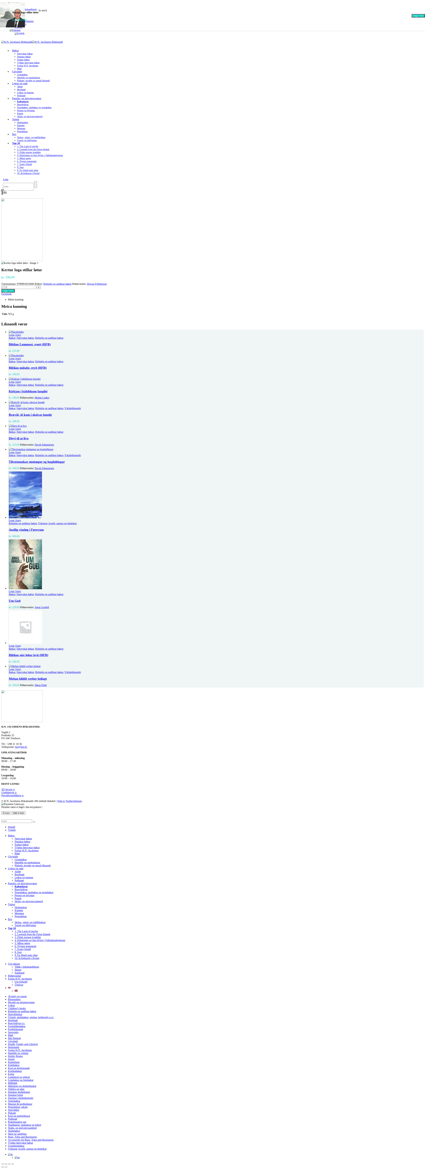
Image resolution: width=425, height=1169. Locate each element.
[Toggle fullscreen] (6, 1164)
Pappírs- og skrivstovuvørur (26, 98)
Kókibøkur (13, 1065)
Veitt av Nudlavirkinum (69, 801)
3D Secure (8, 789)
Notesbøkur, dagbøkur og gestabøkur (34, 107)
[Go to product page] (216, 331)
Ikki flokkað (14, 1038)
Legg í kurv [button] (15, 334)
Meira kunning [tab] (15, 299)
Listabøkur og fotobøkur (21, 1080)
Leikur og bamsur (25, 92)
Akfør (20, 86)
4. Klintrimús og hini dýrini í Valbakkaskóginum (40, 155)
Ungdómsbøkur (16, 1145)
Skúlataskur (22, 122)
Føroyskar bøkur (25, 53)
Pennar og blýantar (26, 110)
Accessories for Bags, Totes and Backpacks (31, 1139)
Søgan (18, 969)
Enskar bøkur (23, 59)
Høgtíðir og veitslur (18, 1053)
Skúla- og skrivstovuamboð (22, 1127)
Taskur (15, 119)
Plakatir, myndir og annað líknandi (33, 80)
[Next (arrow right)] (6, 1167)
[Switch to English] (19, 33)
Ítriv (14, 134)
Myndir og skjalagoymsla (21, 1002)
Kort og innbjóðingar (19, 1116)
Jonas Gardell (42, 607)
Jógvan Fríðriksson (97, 283)
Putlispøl (19, 880)
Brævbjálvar (23, 104)
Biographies (14, 999)
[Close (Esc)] (12, 1164)
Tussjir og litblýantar (27, 140)
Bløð (17, 853)
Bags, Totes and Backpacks (22, 1136)
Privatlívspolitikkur (12, 795)
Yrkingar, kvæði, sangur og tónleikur (57, 523)
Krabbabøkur (15, 1071)
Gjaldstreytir (9, 792)
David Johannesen (44, 444)
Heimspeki (13, 1047)
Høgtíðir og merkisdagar (28, 77)
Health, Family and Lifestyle (23, 1044)
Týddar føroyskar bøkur (28, 62)
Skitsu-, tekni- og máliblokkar (31, 137)
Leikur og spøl (19, 83)
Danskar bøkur (24, 56)
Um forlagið (21, 981)
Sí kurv (6, 813)
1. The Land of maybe (27, 146)
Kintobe (21, 125)
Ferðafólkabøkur (16, 1026)
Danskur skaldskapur (19, 1092)
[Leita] (35, 184)
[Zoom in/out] (2, 1164)
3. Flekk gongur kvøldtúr (29, 152)
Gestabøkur (22, 74)
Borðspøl (21, 89)
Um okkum (14, 963)
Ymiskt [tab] (12, 830)
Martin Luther (42, 397)
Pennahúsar (22, 131)
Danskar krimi (15, 1095)
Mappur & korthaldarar (20, 1104)
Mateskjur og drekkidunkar (22, 1086)
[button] (5, 179)
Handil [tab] (11, 827)
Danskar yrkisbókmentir (20, 1098)
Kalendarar (14, 1062)
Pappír (20, 113)
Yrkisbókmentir (72, 408)
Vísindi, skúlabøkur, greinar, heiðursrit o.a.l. (31, 1017)
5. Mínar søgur (24, 158)
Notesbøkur (14, 1101)
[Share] (9, 1164)
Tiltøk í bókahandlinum (27, 966)
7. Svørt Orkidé (24, 164)
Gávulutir (17, 71)
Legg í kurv (418, 15)
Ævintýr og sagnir (17, 996)
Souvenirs (13, 1032)
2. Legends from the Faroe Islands (33, 149)
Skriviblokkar (15, 1014)
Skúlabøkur (14, 1130)
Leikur (11, 1005)
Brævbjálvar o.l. (16, 1023)
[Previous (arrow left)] (2, 1167)
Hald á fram (18, 813)
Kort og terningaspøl (19, 1068)
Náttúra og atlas (16, 1089)
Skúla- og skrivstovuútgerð (29, 116)
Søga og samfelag (17, 1133)
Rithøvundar (14, 975)
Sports (11, 1059)
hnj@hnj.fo (21, 747)
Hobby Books (15, 1056)
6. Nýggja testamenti (27, 161)
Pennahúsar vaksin (18, 1107)
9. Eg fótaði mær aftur (27, 170)
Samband (19, 972)
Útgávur (19, 984)
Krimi (11, 1074)
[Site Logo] (32, 42)
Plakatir (12, 1113)
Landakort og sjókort (19, 1077)
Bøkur (15, 50)
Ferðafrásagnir (15, 1029)
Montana (21, 128)
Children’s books (17, 1008)
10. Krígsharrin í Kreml (28, 173)
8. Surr (20, 167)
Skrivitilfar (13, 1110)
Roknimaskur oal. (17, 1122)
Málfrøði (12, 1083)
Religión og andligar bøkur (57, 283)
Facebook (6, 293)
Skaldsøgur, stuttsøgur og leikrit (24, 1124)
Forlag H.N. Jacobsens (27, 65)
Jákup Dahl (41, 685)
